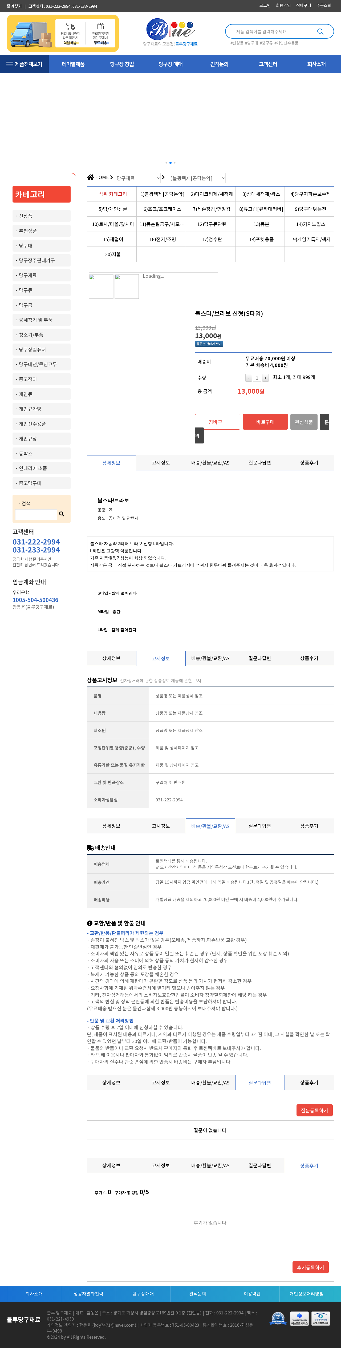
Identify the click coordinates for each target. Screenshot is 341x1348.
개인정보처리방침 (307, 1293)
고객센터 (36, 6)
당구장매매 (143, 1293)
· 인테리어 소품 (31, 468)
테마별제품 (73, 64)
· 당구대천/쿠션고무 (36, 364)
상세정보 (111, 462)
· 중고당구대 (28, 482)
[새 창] (279, 1318)
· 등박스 (24, 453)
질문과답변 (260, 462)
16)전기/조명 (162, 239)
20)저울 (113, 254)
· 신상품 (24, 215)
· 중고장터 (26, 379)
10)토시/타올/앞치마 (113, 223)
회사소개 (316, 64)
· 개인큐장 (26, 438)
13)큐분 (261, 223)
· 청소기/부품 (29, 334)
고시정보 (161, 462)
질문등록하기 (314, 1110)
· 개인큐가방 (28, 408)
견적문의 (219, 64)
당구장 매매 (170, 64)
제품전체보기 (28, 64)
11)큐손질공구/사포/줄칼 (162, 223)
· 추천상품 (26, 230)
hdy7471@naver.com (114, 1325)
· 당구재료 (26, 275)
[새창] (320, 1318)
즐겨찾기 (14, 6)
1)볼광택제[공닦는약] (162, 193)
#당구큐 (266, 43)
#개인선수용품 (286, 43)
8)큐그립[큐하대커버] (261, 208)
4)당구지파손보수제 (310, 193)
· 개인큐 (24, 393)
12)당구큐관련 (212, 223)
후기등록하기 (310, 1267)
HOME (101, 176)
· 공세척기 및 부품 (34, 319)
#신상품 (236, 43)
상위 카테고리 (113, 193)
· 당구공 (24, 304)
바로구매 (265, 421)
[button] (166, 162)
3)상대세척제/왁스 (261, 193)
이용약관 (252, 1293)
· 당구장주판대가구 (35, 260)
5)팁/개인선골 (113, 208)
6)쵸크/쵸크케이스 (162, 208)
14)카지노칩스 (311, 223)
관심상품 (304, 421)
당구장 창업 (122, 64)
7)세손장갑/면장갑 (212, 208)
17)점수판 (212, 239)
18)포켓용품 (261, 239)
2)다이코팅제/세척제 (212, 193)
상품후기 (309, 462)
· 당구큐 (24, 289)
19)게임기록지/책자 (310, 239)
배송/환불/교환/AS (210, 462)
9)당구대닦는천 (310, 208)
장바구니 (218, 421)
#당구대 (251, 43)
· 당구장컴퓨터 (30, 349)
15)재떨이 (113, 239)
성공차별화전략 (88, 1293)
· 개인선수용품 (30, 423)
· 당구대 (24, 245)
